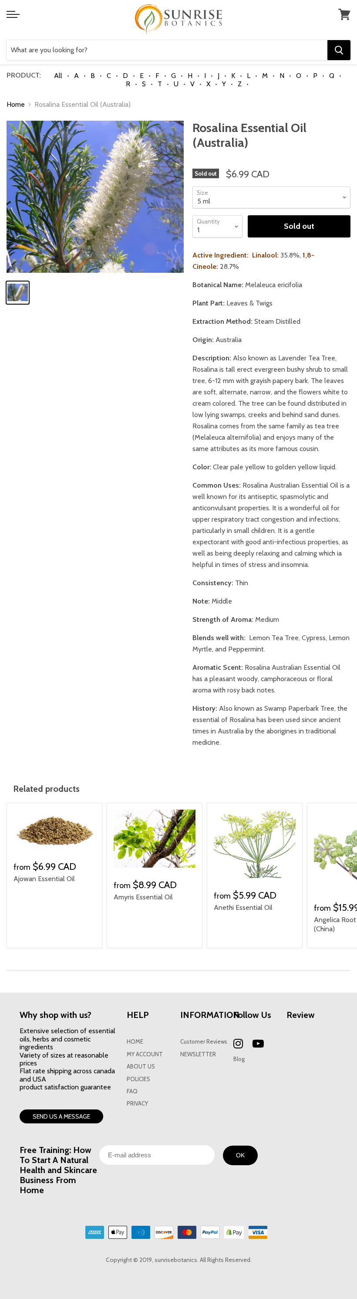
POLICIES (138, 1079)
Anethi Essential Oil (243, 907)
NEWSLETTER (198, 1054)
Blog (239, 1059)
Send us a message (61, 1116)
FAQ (132, 1091)
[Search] (338, 50)
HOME (135, 1041)
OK (240, 1155)
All (58, 75)
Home (16, 105)
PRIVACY (137, 1103)
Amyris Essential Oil (143, 897)
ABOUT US (141, 1066)
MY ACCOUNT (145, 1054)
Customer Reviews (203, 1041)
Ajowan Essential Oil (44, 879)
